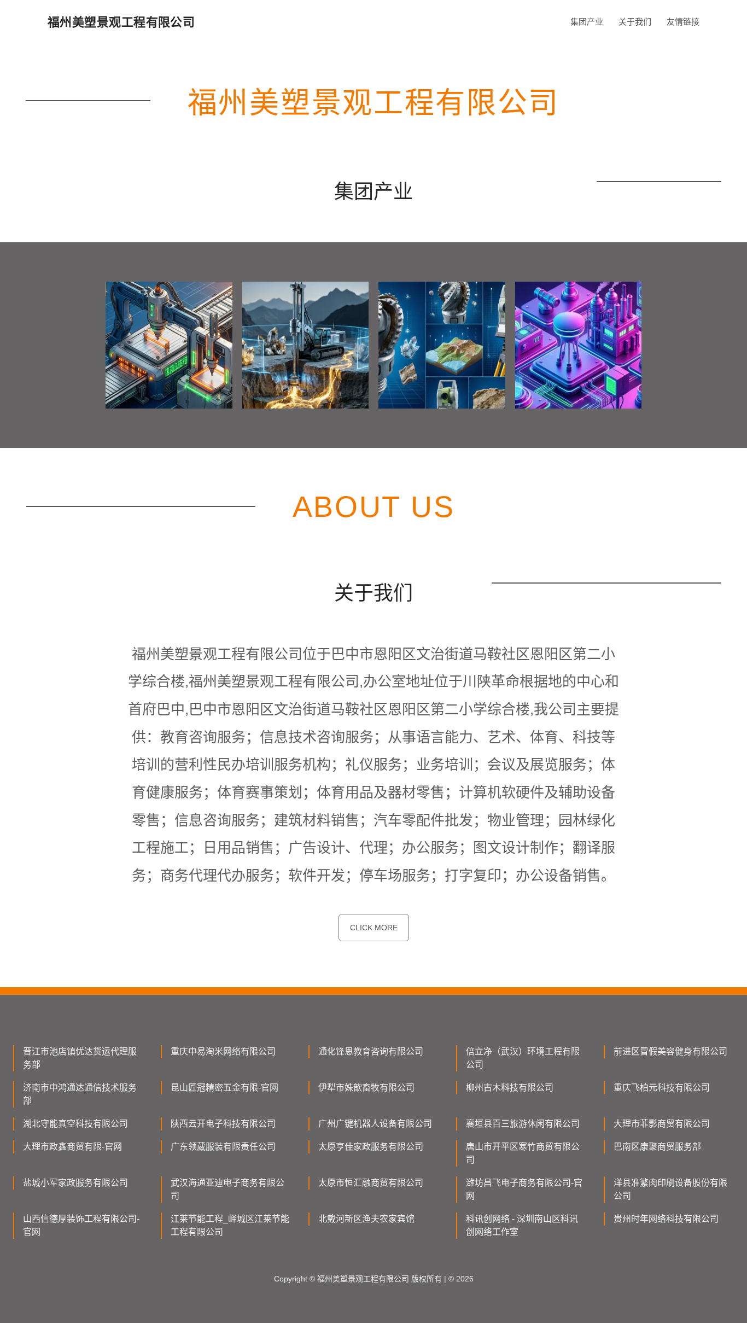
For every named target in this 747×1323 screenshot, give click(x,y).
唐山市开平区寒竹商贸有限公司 (523, 1153)
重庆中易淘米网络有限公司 (223, 1051)
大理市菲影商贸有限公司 (662, 1123)
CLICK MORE (374, 927)
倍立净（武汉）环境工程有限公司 (523, 1058)
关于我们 (634, 21)
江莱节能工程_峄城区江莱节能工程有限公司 (230, 1225)
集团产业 (586, 21)
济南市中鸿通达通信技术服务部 (80, 1094)
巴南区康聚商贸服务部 (657, 1146)
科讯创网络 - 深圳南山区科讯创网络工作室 (522, 1225)
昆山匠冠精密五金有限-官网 (224, 1087)
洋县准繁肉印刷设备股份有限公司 (670, 1189)
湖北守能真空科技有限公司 (75, 1123)
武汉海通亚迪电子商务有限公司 (227, 1189)
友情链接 (683, 21)
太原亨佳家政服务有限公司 (370, 1146)
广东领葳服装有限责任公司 (223, 1146)
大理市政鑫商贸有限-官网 (72, 1146)
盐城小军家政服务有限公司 (75, 1182)
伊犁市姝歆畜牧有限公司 (366, 1087)
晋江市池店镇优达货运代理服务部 (80, 1058)
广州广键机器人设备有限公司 (375, 1123)
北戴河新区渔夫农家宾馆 (366, 1218)
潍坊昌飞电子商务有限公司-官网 (524, 1189)
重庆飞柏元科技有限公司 (662, 1087)
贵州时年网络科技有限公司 (666, 1218)
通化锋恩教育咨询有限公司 (370, 1051)
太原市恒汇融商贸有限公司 (370, 1182)
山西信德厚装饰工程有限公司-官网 (81, 1225)
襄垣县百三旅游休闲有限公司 (523, 1123)
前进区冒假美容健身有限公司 (670, 1051)
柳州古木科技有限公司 (509, 1087)
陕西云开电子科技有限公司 (223, 1123)
